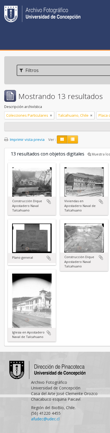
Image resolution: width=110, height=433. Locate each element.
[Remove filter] (51, 115)
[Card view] (62, 139)
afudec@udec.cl (45, 418)
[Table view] (72, 139)
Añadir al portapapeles (49, 201)
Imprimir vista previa (27, 139)
